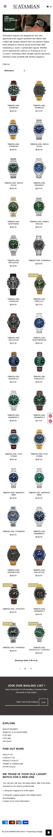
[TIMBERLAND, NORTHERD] (14, 207)
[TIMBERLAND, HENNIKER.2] (14, 400)
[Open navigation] (5, 6)
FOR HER (7, 735)
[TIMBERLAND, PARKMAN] (39, 246)
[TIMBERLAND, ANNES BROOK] (39, 207)
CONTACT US (9, 758)
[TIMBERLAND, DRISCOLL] (39, 284)
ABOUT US (8, 754)
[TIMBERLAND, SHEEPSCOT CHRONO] (39, 633)
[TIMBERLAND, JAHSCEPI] (14, 594)
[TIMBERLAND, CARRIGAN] (14, 284)
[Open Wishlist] (49, 833)
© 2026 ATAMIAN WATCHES (13, 832)
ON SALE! (7, 741)
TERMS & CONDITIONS (13, 764)
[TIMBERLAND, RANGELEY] (14, 362)
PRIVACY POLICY (11, 761)
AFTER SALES (9, 767)
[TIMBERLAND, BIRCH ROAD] (39, 129)
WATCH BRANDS (10, 729)
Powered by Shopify (34, 832)
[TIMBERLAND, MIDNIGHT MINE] (14, 478)
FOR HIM (7, 738)
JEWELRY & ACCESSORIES (15, 732)
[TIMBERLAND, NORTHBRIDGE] (39, 323)
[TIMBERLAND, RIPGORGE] (14, 246)
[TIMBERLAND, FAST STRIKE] (14, 439)
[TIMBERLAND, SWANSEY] (39, 168)
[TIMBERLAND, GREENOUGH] (14, 555)
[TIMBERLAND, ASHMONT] (14, 91)
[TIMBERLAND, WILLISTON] (14, 323)
